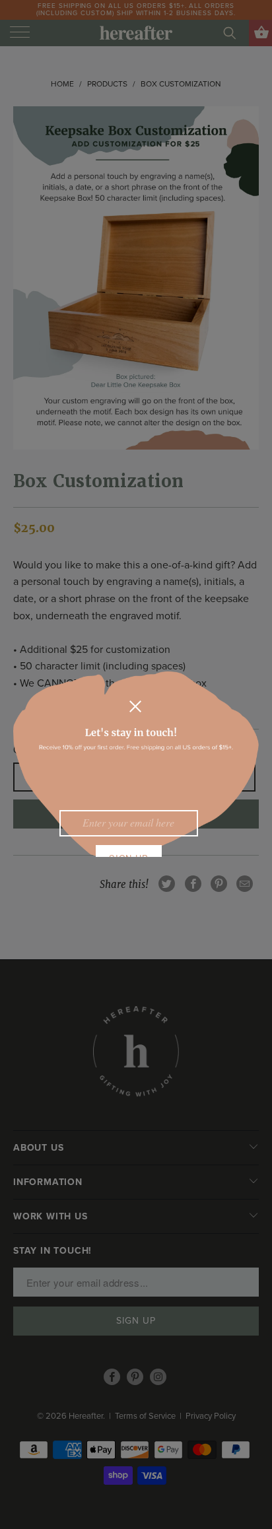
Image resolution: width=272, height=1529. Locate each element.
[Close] (135, 706)
